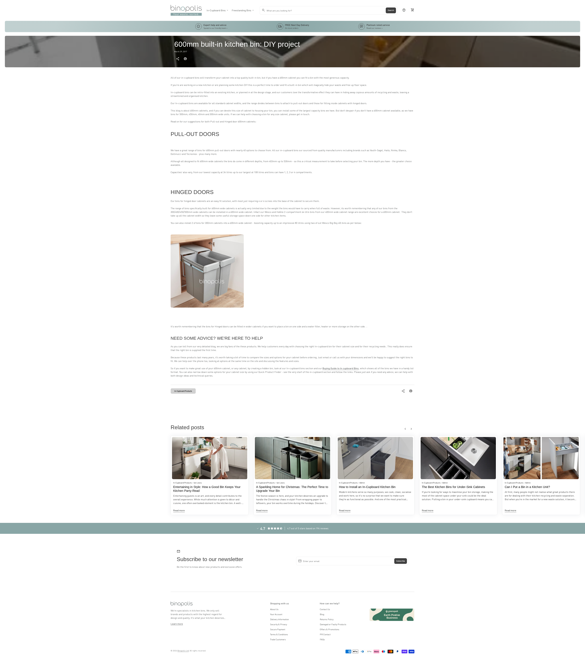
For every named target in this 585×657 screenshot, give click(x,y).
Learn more (177, 623)
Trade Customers (278, 639)
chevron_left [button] (405, 429)
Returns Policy (326, 619)
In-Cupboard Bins (218, 10)
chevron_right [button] (411, 429)
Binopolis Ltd (183, 651)
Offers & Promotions (329, 629)
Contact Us (325, 609)
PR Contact (325, 634)
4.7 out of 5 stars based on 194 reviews (307, 528)
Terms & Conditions (279, 634)
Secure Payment (277, 629)
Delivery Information (279, 619)
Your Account (276, 614)
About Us (274, 609)
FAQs (322, 639)
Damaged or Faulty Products (333, 624)
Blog (322, 614)
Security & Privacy (278, 624)
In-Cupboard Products (183, 391)
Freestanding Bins (243, 10)
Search (391, 10)
